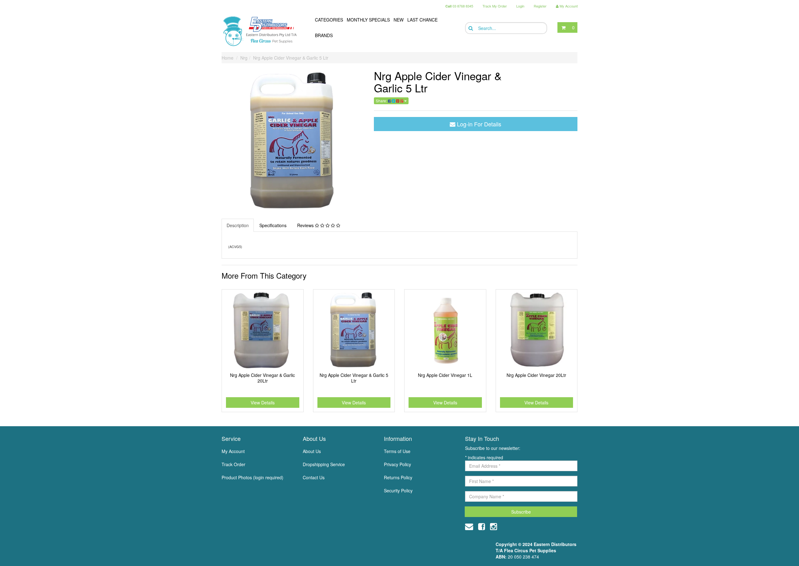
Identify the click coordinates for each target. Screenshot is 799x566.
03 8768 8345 (459, 5)
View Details (263, 402)
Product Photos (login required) (252, 477)
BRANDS (324, 35)
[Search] (470, 28)
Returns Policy (398, 477)
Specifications (273, 225)
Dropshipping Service (324, 464)
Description (238, 225)
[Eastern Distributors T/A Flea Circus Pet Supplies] (262, 31)
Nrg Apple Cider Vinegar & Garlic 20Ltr (262, 378)
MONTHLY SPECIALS (368, 20)
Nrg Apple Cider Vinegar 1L (445, 375)
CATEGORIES (329, 20)
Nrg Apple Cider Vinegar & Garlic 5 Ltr (290, 58)
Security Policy (398, 490)
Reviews (306, 225)
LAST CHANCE (422, 20)
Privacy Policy (397, 464)
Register (540, 5)
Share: (382, 100)
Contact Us (314, 477)
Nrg (244, 58)
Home (227, 58)
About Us (312, 451)
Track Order (233, 464)
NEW (399, 20)
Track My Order (495, 5)
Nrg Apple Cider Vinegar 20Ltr (536, 375)
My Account (233, 451)
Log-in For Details (478, 124)
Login (520, 5)
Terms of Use (397, 451)
